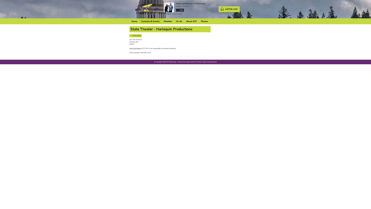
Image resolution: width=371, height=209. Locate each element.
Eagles (169, 14)
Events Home (137, 36)
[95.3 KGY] (145, 9)
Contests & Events (150, 21)
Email (181, 10)
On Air (179, 21)
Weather (167, 21)
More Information (135, 48)
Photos (204, 21)
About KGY (191, 21)
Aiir (216, 62)
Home (134, 21)
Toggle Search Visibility (239, 21)
